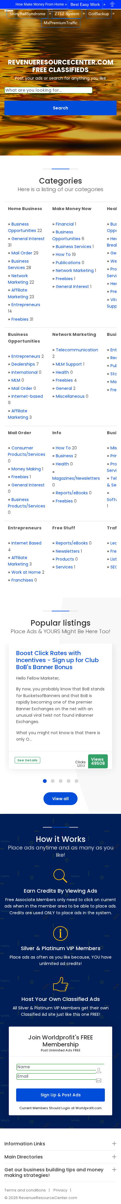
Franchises (22, 580)
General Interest (28, 239)
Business (64, 456)
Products (65, 559)
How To (63, 254)
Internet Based (26, 543)
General (64, 388)
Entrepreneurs (25, 305)
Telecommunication (77, 350)
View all (60, 799)
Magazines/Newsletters (76, 478)
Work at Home (26, 572)
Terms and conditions (25, 1190)
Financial (65, 224)
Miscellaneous (70, 396)
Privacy (60, 1190)
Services (64, 567)
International (24, 372)
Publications (68, 263)
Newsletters (68, 551)
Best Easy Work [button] (85, 4)
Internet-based (27, 396)
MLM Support (69, 364)
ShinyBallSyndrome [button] (27, 13)
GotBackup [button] (98, 13)
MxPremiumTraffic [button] (61, 22)
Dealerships (23, 364)
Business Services (73, 246)
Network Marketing (75, 270)
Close (112, 4)
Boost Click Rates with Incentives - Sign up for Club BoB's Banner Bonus (57, 660)
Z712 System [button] (67, 13)
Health (62, 372)
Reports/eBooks (72, 493)
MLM (15, 380)
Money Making (26, 469)
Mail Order (21, 253)
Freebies (19, 319)
